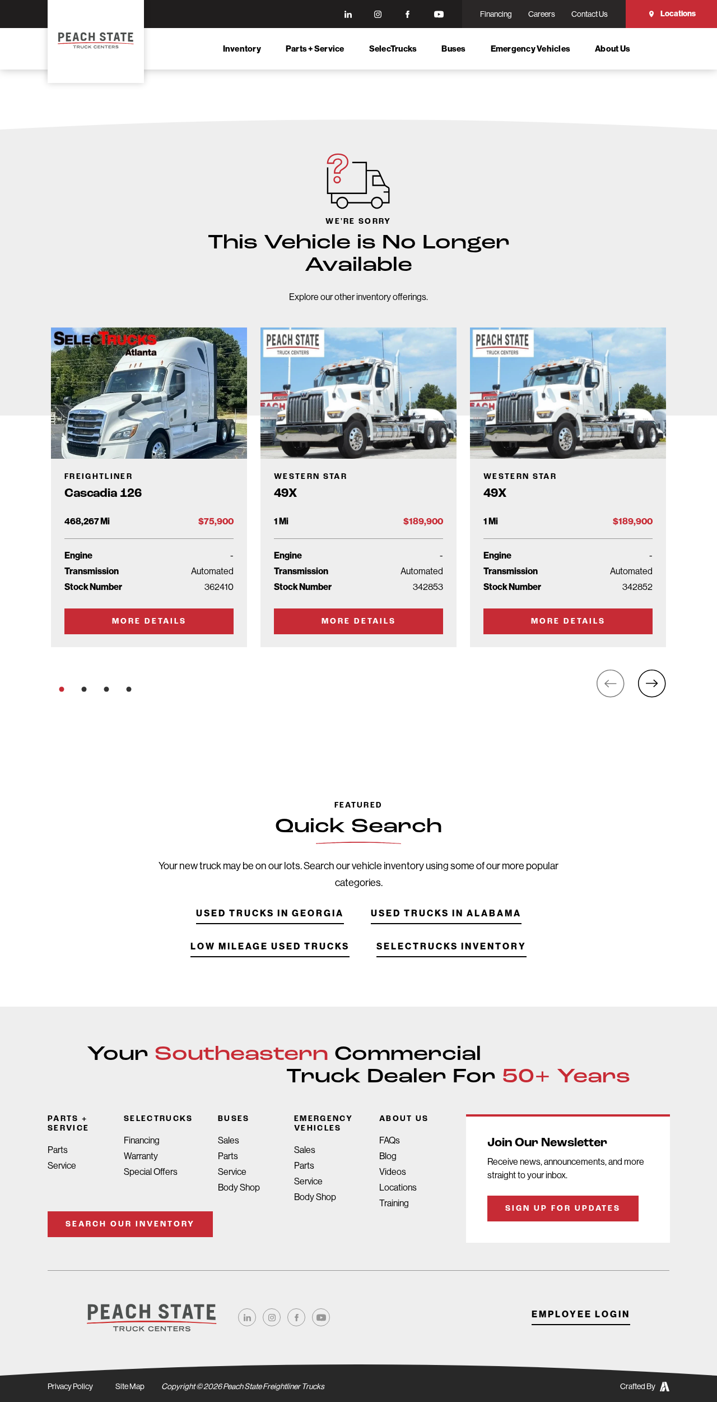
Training (394, 1203)
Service (62, 1165)
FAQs (389, 1140)
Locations (678, 14)
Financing (142, 1140)
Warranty (141, 1156)
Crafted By (637, 1386)
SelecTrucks (393, 49)
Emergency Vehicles (531, 49)
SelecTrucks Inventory (451, 947)
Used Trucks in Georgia (270, 914)
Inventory (242, 49)
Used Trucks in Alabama (446, 914)
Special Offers (151, 1171)
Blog (388, 1156)
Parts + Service (315, 49)
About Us (612, 49)
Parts (58, 1150)
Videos (392, 1171)
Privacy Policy (70, 1386)
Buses (453, 49)
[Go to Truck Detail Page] (149, 487)
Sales (228, 1140)
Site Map (130, 1386)
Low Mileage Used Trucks (270, 947)
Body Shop (239, 1187)
